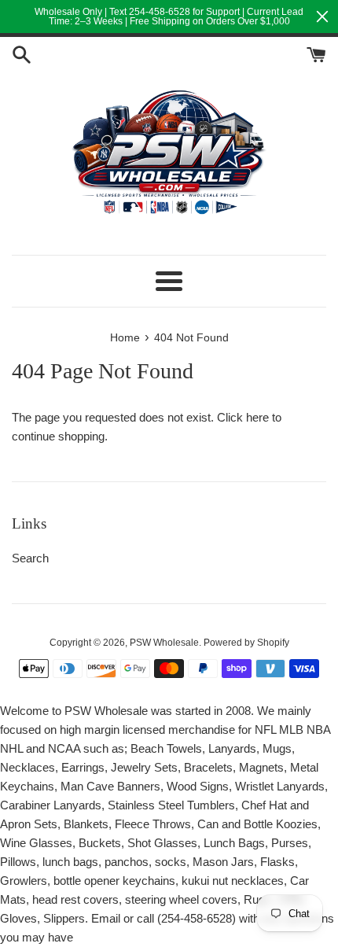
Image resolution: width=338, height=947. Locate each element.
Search (30, 558)
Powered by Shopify (246, 642)
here (257, 417)
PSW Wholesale (164, 642)
